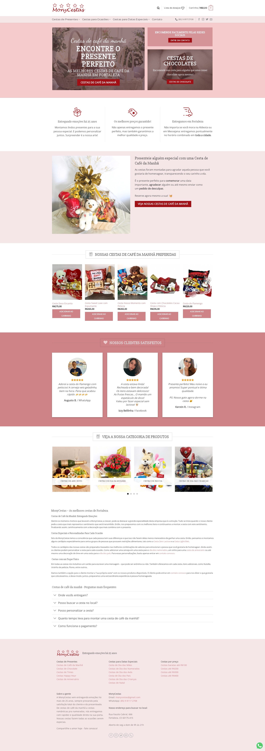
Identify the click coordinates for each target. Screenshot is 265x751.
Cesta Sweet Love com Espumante (96, 304)
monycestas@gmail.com (128, 697)
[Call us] (131, 735)
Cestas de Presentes (65, 19)
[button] (158, 8)
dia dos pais (105, 553)
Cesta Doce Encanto (62, 303)
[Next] (212, 470)
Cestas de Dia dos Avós (120, 672)
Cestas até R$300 (169, 672)
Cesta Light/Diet (181, 541)
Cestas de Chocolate (67, 668)
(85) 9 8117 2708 (129, 700)
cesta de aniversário (196, 550)
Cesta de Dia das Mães (120, 665)
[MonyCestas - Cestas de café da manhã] (68, 8)
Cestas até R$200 (169, 668)
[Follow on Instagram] (203, 19)
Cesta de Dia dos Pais (120, 675)
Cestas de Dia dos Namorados (124, 668)
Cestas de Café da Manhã (70, 665)
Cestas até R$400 (169, 675)
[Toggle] (55, 595)
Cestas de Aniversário (68, 679)
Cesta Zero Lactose (162, 541)
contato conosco (167, 553)
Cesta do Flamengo (192, 303)
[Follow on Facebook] (199, 19)
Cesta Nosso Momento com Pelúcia (132, 304)
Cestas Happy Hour (66, 675)
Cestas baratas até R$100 (174, 665)
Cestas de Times (65, 672)
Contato (157, 19)
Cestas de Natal (117, 682)
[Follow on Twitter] (207, 19)
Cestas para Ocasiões (95, 19)
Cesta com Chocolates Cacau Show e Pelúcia (165, 304)
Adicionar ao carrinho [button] (66, 313)
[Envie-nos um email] (211, 19)
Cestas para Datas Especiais (130, 19)
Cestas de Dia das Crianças (122, 679)
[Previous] (52, 470)
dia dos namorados (158, 550)
